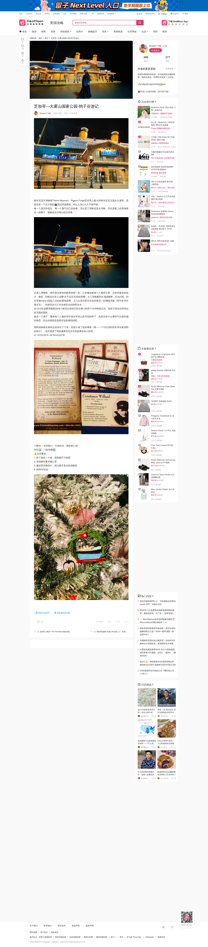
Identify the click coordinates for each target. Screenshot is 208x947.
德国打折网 (88, 937)
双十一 (113, 937)
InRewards (149, 937)
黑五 (121, 937)
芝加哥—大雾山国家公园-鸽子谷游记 (65, 38)
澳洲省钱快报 (101, 937)
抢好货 (38, 13)
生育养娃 (132, 31)
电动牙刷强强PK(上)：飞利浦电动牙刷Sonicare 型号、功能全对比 (158, 603)
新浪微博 (163, 927)
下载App (164, 14)
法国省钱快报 (74, 937)
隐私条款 (54, 932)
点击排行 (29, 13)
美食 (53, 31)
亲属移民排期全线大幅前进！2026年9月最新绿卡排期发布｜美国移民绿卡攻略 (157, 642)
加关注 (156, 50)
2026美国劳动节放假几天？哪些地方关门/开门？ (157, 672)
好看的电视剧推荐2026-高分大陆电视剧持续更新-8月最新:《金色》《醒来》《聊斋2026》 (158, 652)
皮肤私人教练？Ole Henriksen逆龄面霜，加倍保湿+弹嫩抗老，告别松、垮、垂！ (70, 631)
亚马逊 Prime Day (134, 937)
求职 (155, 31)
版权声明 (90, 925)
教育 (164, 31)
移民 (43, 31)
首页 (20, 13)
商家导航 (83, 13)
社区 (65, 13)
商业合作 (62, 925)
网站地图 (33, 932)
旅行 (40, 38)
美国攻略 (56, 13)
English (176, 13)
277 (167, 57)
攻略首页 (33, 38)
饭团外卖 (100, 13)
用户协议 (44, 932)
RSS (172, 927)
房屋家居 (118, 31)
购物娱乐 (92, 31)
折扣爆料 (73, 13)
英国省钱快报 (60, 937)
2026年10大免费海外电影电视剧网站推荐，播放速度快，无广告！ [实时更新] (157, 612)
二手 (92, 13)
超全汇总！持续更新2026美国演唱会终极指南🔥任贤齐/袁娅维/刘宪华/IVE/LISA (158, 663)
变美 (104, 31)
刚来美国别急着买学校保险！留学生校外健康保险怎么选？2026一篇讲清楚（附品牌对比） (157, 631)
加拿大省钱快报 (45, 937)
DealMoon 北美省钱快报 (31, 22)
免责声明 (76, 925)
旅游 (34, 31)
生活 (143, 31)
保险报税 (64, 31)
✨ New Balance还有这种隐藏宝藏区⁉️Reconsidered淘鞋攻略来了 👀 (157, 621)
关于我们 (34, 925)
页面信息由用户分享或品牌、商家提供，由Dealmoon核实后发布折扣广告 (57, 942)
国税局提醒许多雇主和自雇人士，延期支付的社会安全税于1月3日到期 (123, 631)
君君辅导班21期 (63, 612)
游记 (46, 38)
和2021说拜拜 (44, 612)
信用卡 (47, 13)
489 (145, 57)
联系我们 (151, 13)
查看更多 (170, 68)
